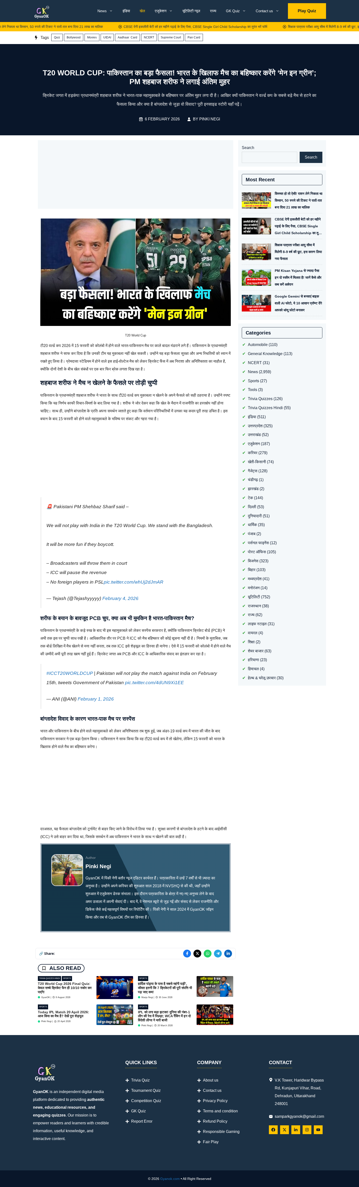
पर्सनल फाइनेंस (258, 543)
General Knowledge (265, 354)
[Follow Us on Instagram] (307, 1129)
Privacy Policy (215, 1101)
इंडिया (126, 11)
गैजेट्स (252, 471)
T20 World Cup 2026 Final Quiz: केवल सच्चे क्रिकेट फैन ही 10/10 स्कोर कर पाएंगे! (65, 988)
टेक (250, 498)
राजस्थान (254, 606)
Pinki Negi (209, 119)
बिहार (251, 570)
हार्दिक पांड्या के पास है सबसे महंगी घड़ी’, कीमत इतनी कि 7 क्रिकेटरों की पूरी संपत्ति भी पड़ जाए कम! (165, 988)
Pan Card (194, 37)
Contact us (264, 11)
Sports (67, 978)
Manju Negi (147, 997)
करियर (252, 453)
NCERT (149, 37)
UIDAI (107, 37)
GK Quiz (233, 11)
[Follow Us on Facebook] (273, 1129)
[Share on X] (197, 953)
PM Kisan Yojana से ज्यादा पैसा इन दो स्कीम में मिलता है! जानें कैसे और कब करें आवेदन (298, 277)
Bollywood (74, 37)
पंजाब (251, 534)
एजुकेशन (161, 11)
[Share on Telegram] (218, 953)
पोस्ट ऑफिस (257, 552)
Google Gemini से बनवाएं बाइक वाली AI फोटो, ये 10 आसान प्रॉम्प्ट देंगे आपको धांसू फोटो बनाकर (298, 303)
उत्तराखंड (254, 435)
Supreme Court (171, 37)
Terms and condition (220, 1111)
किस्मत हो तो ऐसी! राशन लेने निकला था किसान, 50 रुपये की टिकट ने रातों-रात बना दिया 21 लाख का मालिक (298, 200)
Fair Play (211, 1142)
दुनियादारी (255, 516)
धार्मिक (252, 525)
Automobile (258, 345)
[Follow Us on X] (284, 1129)
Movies (92, 37)
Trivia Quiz (140, 1080)
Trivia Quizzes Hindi (49, 978)
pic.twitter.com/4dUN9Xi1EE (154, 682)
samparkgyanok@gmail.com (299, 1116)
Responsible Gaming (221, 1131)
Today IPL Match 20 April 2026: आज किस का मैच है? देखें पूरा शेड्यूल (63, 1014)
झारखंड (253, 489)
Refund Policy (215, 1121)
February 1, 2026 (96, 699)
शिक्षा (251, 642)
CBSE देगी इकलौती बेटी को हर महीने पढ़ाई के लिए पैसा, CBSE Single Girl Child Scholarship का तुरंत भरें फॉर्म (173, 27)
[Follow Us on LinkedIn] (295, 1129)
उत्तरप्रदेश (255, 426)
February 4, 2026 (120, 598)
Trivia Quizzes (260, 399)
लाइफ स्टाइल (257, 624)
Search (248, 148)
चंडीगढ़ (253, 480)
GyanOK (45, 997)
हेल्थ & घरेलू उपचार (262, 678)
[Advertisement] (135, 174)
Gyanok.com (170, 1179)
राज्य (213, 11)
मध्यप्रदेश (255, 579)
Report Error (141, 1121)
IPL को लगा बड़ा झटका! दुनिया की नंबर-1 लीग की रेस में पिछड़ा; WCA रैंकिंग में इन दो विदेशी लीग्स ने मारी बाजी (164, 1016)
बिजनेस (253, 561)
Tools (252, 390)
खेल (142, 11)
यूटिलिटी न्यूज (191, 11)
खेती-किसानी (257, 462)
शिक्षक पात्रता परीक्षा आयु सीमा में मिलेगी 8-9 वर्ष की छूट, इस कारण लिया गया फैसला (298, 252)
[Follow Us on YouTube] (318, 1129)
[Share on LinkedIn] (228, 953)
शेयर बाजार (256, 651)
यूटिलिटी (254, 597)
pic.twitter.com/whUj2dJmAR (133, 582)
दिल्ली (252, 507)
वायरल (252, 633)
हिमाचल (253, 669)
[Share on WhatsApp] (207, 953)
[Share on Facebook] (187, 953)
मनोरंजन (254, 588)
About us (210, 1080)
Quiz (57, 37)
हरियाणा (253, 660)
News (102, 11)
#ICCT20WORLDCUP (69, 673)
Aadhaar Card (127, 37)
